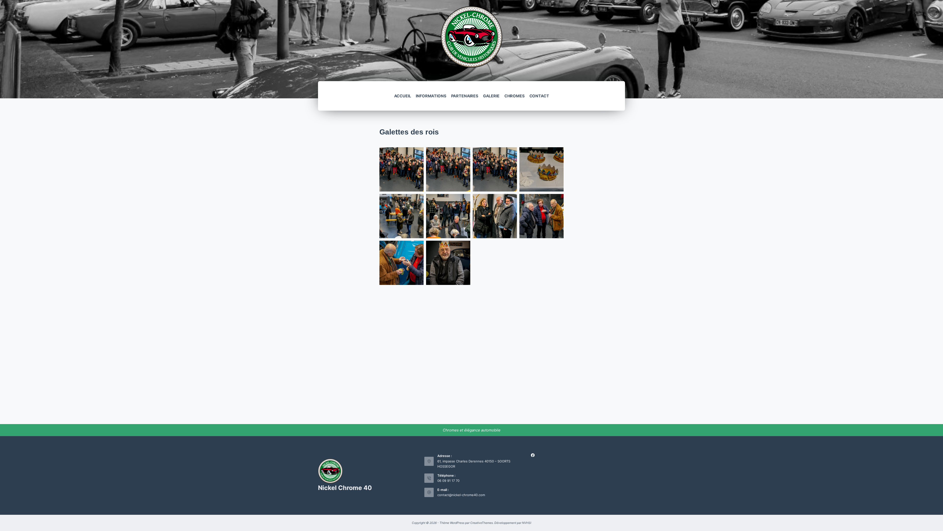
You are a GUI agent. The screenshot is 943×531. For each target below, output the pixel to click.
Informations (431, 95)
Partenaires (464, 95)
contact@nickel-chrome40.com (461, 495)
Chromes (514, 95)
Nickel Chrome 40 (345, 487)
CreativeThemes (481, 523)
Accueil (402, 95)
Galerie (491, 95)
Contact (539, 95)
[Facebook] (533, 455)
